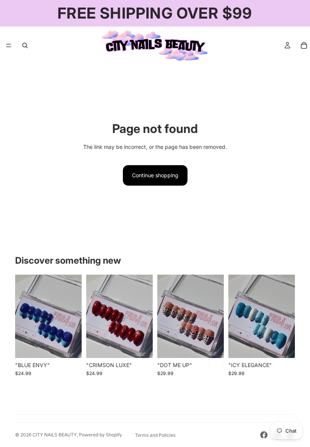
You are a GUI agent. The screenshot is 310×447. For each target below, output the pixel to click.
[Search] (25, 45)
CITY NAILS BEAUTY (55, 435)
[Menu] (8, 45)
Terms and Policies (155, 435)
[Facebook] (263, 434)
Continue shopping (155, 175)
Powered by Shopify (100, 435)
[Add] (70, 346)
